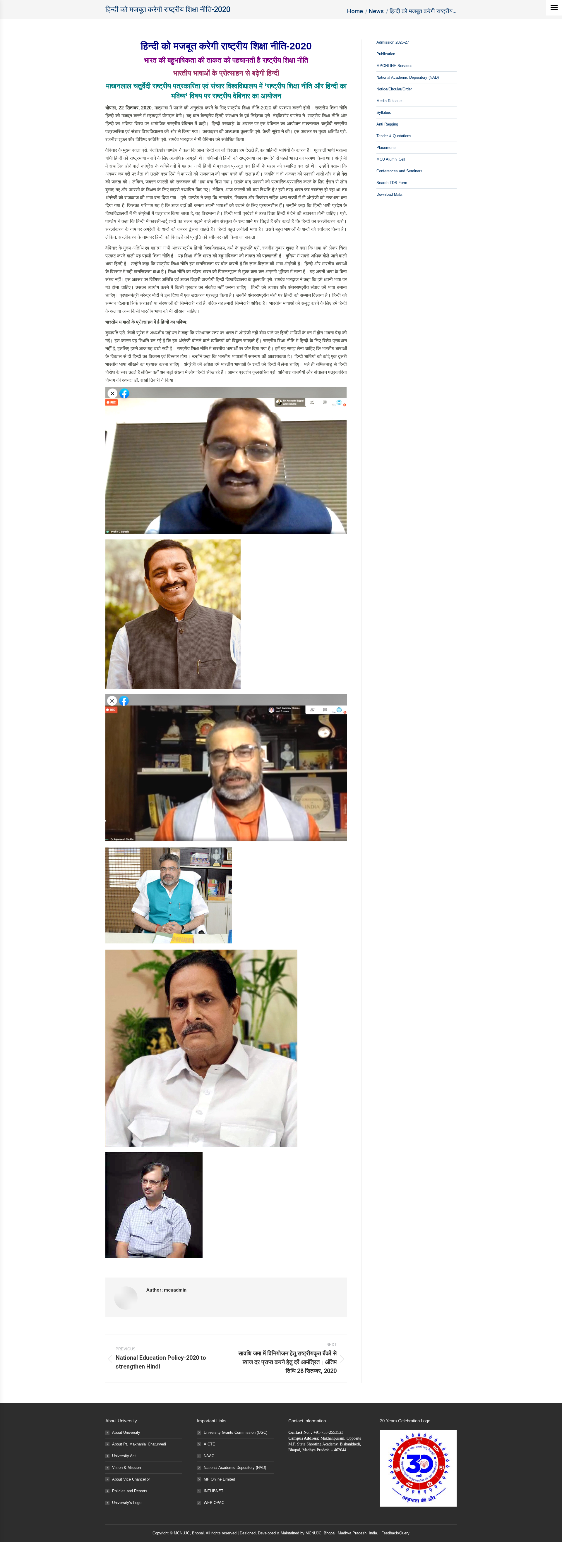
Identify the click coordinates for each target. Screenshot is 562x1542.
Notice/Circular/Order (394, 89)
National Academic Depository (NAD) (407, 77)
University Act (124, 1456)
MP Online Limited (219, 1479)
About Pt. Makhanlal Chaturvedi (139, 1444)
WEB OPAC (214, 1502)
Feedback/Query (395, 1533)
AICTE (209, 1444)
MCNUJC (313, 1533)
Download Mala (389, 194)
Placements (386, 147)
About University (126, 1432)
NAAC (209, 1456)
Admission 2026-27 (392, 42)
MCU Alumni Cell (390, 159)
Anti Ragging (387, 124)
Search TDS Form (391, 182)
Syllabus (383, 112)
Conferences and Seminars (399, 171)
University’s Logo (126, 1502)
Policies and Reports (129, 1491)
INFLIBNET (213, 1491)
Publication (385, 54)
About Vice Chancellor (131, 1479)
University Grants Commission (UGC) (235, 1432)
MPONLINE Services (394, 65)
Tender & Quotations (393, 136)
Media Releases (390, 101)
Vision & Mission (126, 1467)
